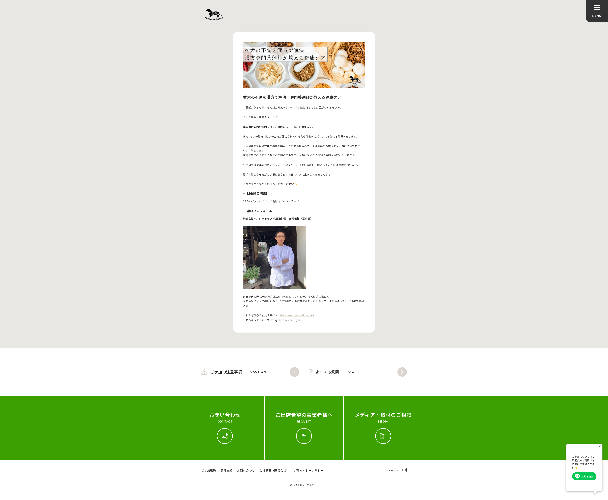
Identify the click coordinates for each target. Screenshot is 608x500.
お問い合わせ (246, 470)
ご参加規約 (208, 470)
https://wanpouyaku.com (296, 315)
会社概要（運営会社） (274, 470)
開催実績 (226, 470)
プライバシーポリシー (308, 470)
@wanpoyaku (293, 320)
